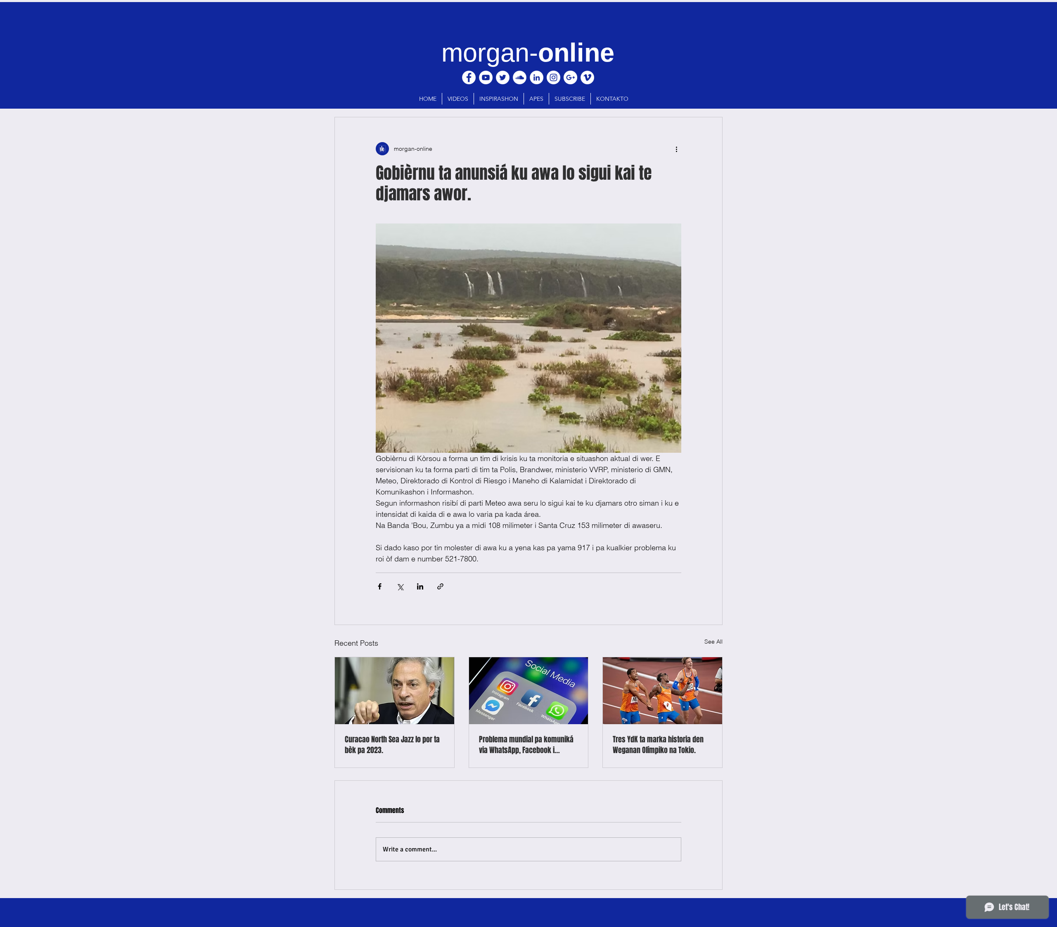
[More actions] (676, 149)
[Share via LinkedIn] (420, 586)
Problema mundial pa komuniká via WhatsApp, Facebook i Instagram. (526, 745)
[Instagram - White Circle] (553, 77)
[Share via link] (440, 586)
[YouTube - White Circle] (486, 77)
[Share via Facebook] (380, 586)
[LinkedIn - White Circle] (536, 77)
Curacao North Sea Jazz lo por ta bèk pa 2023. (392, 745)
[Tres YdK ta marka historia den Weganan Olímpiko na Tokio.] (662, 690)
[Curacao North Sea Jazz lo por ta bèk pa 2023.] (394, 690)
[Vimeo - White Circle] (587, 77)
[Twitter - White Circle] (503, 77)
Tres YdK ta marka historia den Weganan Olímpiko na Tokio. (658, 745)
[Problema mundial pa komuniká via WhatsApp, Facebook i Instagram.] (528, 690)
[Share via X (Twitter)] (400, 586)
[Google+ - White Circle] (570, 77)
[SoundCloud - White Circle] (519, 77)
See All (713, 641)
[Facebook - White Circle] (469, 77)
